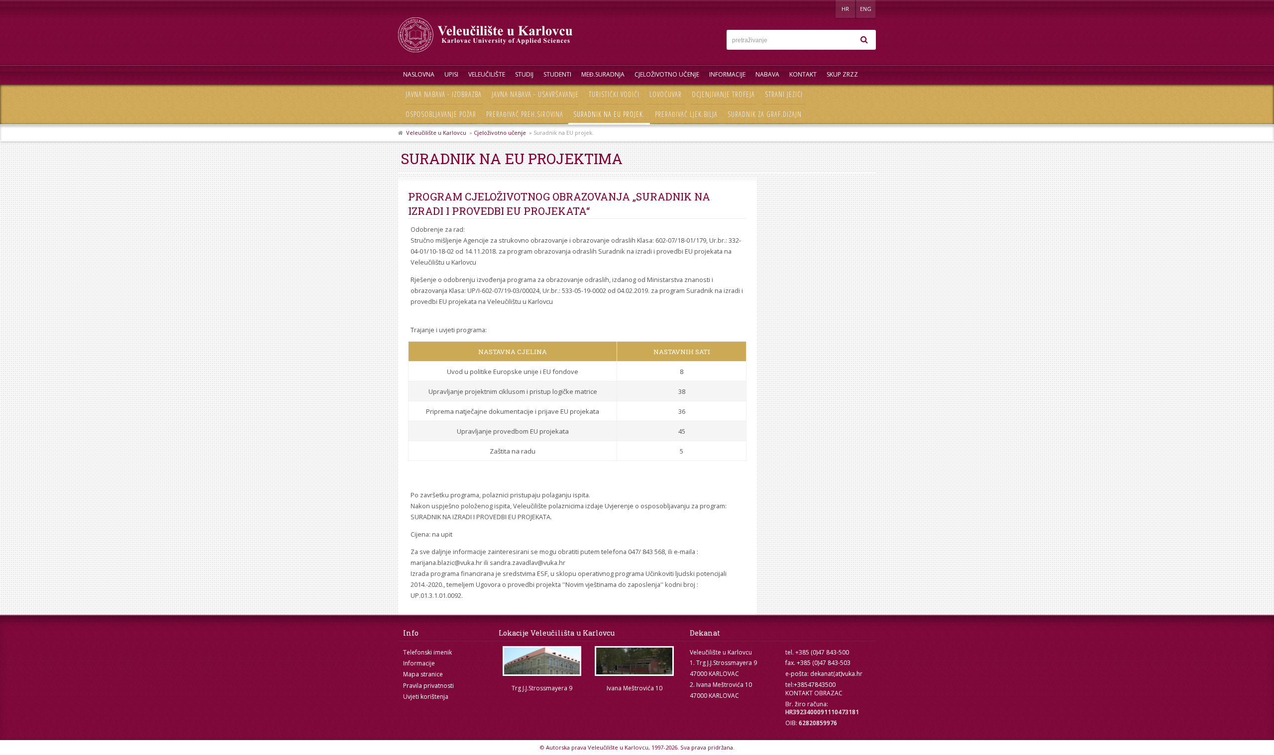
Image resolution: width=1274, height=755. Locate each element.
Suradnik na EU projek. (609, 114)
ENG (865, 8)
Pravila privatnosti (428, 685)
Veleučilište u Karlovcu (436, 132)
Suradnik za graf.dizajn (765, 114)
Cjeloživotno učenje (667, 74)
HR (845, 8)
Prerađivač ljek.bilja (686, 114)
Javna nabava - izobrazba (444, 94)
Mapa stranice (423, 674)
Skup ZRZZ (842, 74)
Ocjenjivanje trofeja (723, 94)
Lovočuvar (665, 94)
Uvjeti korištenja (425, 696)
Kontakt (803, 74)
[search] (864, 39)
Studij (524, 74)
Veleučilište (486, 74)
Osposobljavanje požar (441, 114)
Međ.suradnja (603, 74)
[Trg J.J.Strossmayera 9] (542, 661)
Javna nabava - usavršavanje (535, 94)
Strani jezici (784, 94)
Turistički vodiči (614, 94)
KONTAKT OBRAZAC (814, 693)
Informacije (727, 74)
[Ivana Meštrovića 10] (634, 661)
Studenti (557, 74)
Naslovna (418, 74)
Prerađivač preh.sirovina (524, 114)
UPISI (451, 74)
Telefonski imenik (427, 652)
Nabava (767, 74)
